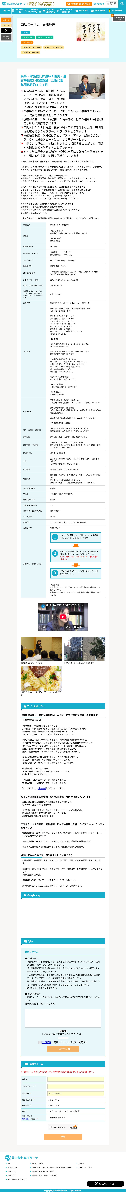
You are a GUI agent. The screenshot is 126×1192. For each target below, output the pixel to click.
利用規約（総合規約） (38, 1164)
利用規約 (46, 1042)
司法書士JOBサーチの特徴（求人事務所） (45, 1175)
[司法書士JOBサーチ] (14, 4)
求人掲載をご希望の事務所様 (80, 4)
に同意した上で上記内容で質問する (65, 1042)
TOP (8, 1164)
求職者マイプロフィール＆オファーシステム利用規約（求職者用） (52, 1168)
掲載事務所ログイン (6, 37)
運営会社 (81, 1164)
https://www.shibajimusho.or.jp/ (63, 260)
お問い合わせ (98, 4)
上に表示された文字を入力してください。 (63, 1034)
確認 (63, 1136)
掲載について (11, 1171)
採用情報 (42, 788)
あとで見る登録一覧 (113, 4)
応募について (11, 1175)
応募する (6, 20)
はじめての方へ (12, 1168)
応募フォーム (85, 535)
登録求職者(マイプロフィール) (16, 1179)
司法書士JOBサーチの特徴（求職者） (43, 1171)
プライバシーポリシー (85, 1168)
